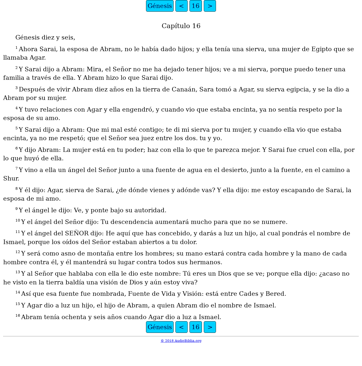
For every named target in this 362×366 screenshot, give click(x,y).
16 (196, 5)
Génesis (160, 5)
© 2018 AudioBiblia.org (181, 341)
